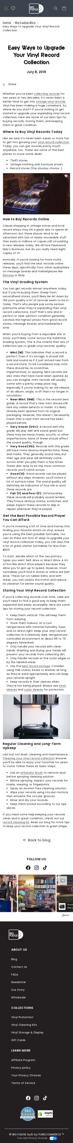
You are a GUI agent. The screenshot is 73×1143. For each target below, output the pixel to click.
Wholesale (18, 997)
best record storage (36, 666)
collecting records (47, 94)
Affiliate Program (23, 1060)
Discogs (8, 275)
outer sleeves (33, 689)
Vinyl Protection (22, 1017)
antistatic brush (32, 773)
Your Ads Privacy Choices (32, 1138)
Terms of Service (23, 1083)
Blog (14, 959)
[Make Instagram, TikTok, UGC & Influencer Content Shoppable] (66, 916)
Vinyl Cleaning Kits (24, 1025)
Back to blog (39, 840)
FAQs (14, 974)
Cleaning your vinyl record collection (29, 758)
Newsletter (18, 982)
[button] (6, 8)
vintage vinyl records (51, 101)
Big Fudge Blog (25, 22)
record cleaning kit (16, 822)
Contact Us (19, 967)
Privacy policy (21, 1068)
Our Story (18, 990)
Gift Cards (18, 1040)
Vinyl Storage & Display (27, 1032)
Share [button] (12, 84)
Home (7, 22)
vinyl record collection (53, 142)
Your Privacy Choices (26, 1075)
